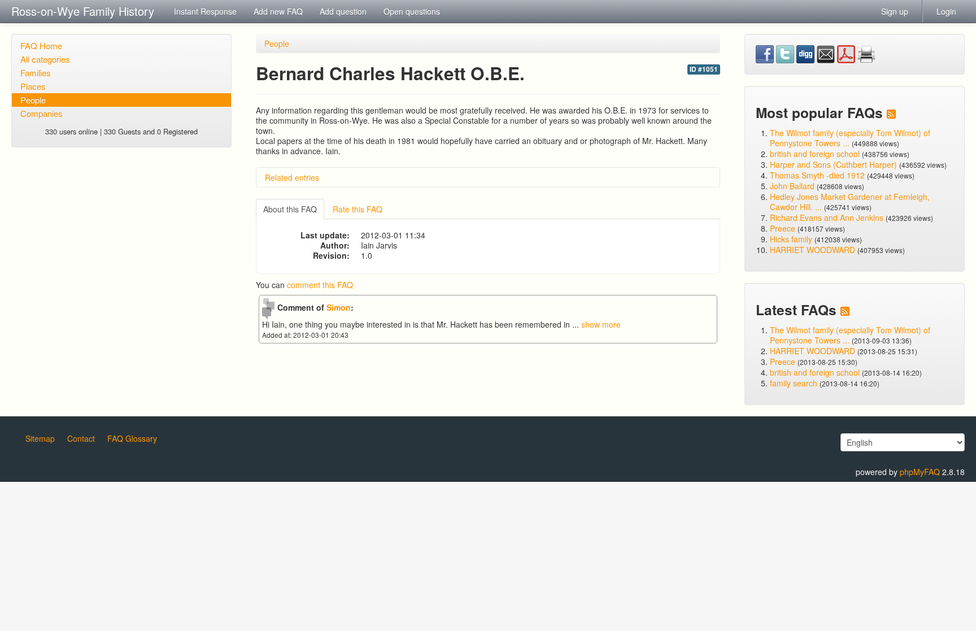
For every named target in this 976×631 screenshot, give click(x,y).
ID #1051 (704, 69)
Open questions (412, 11)
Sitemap (40, 438)
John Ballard (792, 186)
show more (601, 324)
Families (35, 73)
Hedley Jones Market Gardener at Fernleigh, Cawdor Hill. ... (850, 201)
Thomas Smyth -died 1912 (817, 175)
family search (795, 383)
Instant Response (205, 11)
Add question (343, 11)
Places (33, 86)
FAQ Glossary (132, 438)
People (33, 100)
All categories (45, 59)
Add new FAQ (278, 11)
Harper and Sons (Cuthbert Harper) (833, 164)
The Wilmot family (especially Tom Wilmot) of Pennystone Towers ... (850, 138)
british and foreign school (815, 153)
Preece (782, 228)
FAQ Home (41, 45)
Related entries (292, 177)
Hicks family (792, 239)
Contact (81, 438)
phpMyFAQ (920, 471)
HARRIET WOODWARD (812, 249)
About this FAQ (290, 209)
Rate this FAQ (357, 209)
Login (946, 11)
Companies (41, 113)
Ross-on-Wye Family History (82, 11)
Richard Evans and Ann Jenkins (826, 217)
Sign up (894, 11)
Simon (338, 307)
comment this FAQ (320, 284)
